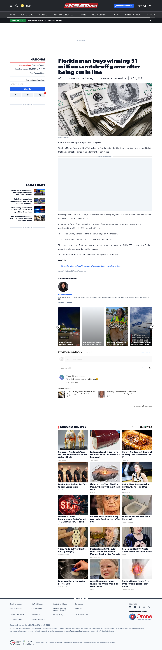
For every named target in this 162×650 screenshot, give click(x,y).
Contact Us (79, 604)
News (13, 14)
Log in (143, 352)
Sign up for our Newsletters (35, 80)
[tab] (65, 368)
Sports (82, 14)
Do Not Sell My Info (81, 615)
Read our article (76, 631)
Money (42, 73)
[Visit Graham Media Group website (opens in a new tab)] (15, 642)
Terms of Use (36, 615)
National (37, 59)
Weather (43, 14)
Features (152, 14)
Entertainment (133, 14)
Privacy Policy (58, 615)
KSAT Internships (16, 608)
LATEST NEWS (35, 184)
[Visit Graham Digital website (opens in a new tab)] (29, 642)
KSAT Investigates (63, 14)
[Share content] (15, 95)
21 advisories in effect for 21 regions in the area (45, 20)
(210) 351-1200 (44, 625)
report (148, 382)
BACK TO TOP (81, 598)
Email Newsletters (16, 604)
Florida (36, 73)
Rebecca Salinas (25, 65)
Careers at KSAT (37, 608)
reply (68, 382)
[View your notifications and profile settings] (149, 367)
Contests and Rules (60, 604)
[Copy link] (27, 95)
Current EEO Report (17, 615)
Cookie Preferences (38, 619)
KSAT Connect (99, 14)
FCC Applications (16, 619)
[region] (105, 379)
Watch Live (27, 14)
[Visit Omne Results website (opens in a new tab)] (140, 617)
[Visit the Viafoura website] (147, 406)
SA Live (116, 14)
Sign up (148, 352)
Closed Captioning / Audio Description (60, 609)
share (143, 382)
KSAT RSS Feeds (37, 604)
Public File (78, 608)
